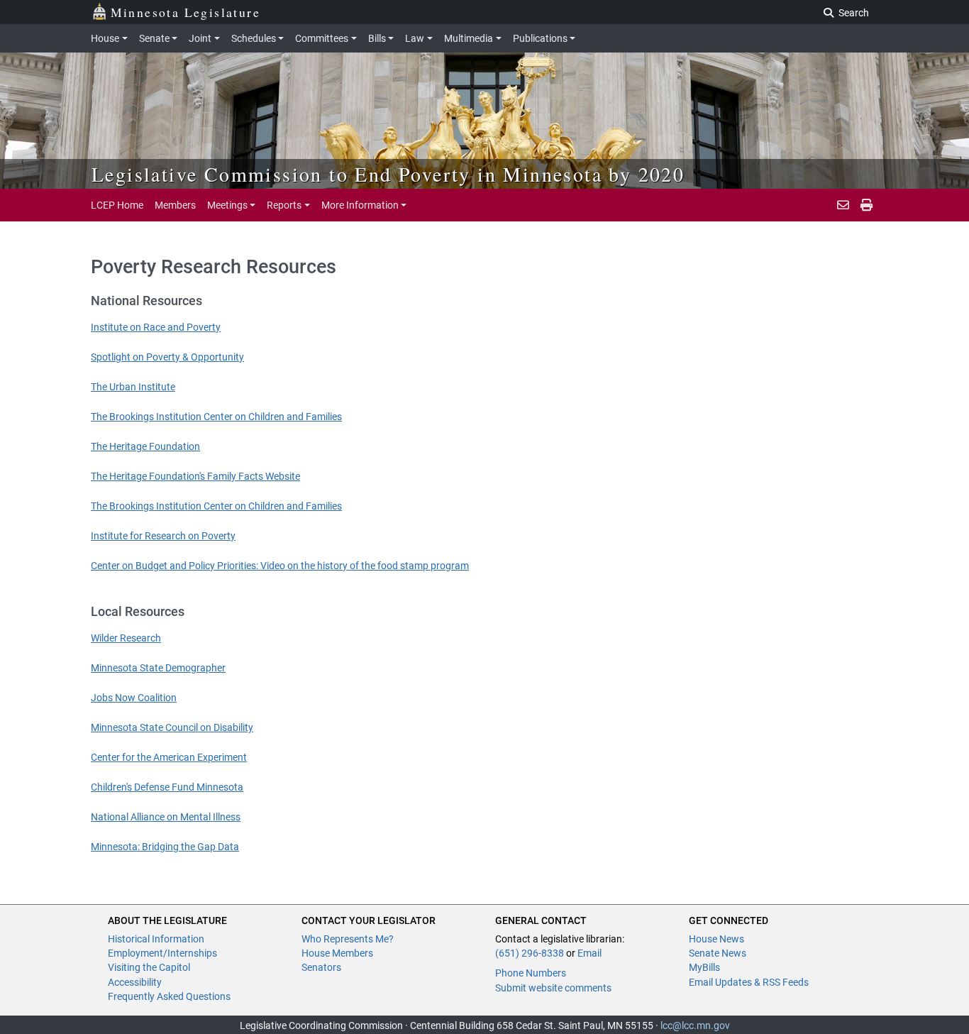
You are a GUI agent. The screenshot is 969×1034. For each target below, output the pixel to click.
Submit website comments (553, 988)
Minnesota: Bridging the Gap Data (165, 846)
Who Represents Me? (347, 939)
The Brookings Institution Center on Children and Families (216, 416)
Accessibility (135, 982)
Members (175, 205)
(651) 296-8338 (529, 953)
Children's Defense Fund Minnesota (167, 787)
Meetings (227, 205)
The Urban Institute (133, 386)
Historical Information (156, 939)
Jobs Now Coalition (134, 697)
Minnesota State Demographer (158, 667)
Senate (154, 38)
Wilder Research (126, 638)
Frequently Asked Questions (169, 996)
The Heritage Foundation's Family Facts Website (195, 476)
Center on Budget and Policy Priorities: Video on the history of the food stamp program (280, 565)
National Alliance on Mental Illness (165, 817)
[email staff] (843, 205)
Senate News (717, 953)
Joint (200, 38)
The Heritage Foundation (145, 446)
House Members (337, 953)
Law (414, 38)
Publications (540, 38)
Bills (377, 38)
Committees (321, 38)
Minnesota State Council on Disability (172, 727)
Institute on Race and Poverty (156, 327)
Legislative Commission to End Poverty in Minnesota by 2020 (388, 173)
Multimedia (468, 38)
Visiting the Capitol (149, 967)
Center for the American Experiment (169, 757)
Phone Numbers (530, 973)
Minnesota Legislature (185, 12)
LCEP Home (117, 205)
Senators (321, 967)
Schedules (253, 38)
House (105, 38)
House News (716, 939)
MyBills (704, 967)
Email (589, 953)
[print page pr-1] (866, 205)
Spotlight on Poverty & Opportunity (167, 357)
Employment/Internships (162, 953)
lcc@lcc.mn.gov (695, 1025)
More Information (360, 205)
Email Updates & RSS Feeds (749, 982)
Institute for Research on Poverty (163, 535)
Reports (284, 205)
